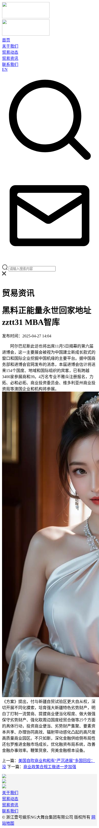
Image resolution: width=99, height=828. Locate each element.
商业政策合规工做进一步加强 (49, 767)
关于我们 (10, 46)
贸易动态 (10, 52)
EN (5, 69)
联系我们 (10, 64)
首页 (6, 40)
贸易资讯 (10, 58)
